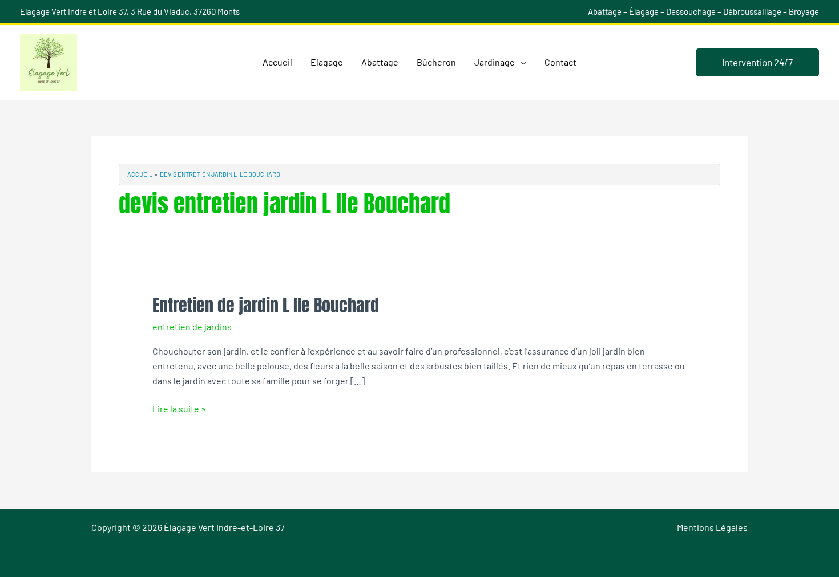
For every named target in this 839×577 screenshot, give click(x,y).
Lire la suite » (179, 407)
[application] (520, 62)
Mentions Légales (712, 527)
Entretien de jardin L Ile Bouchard (265, 305)
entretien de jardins (192, 326)
